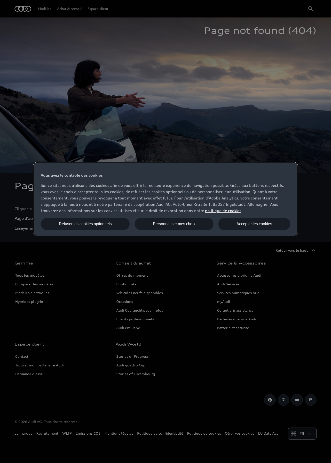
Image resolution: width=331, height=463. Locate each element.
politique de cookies (223, 210)
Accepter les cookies (254, 224)
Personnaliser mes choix (174, 224)
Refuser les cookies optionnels (85, 224)
